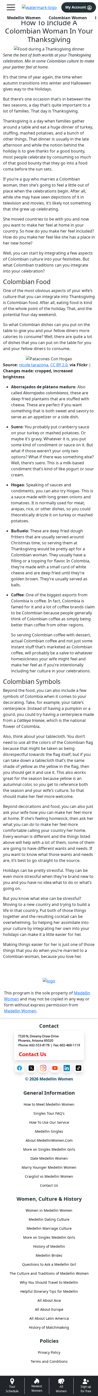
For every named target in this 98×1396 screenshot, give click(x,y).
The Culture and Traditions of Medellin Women (49, 1273)
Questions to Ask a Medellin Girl (49, 1264)
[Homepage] (39, 7)
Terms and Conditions (49, 1361)
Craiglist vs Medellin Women (49, 1176)
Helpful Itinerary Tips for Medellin (49, 1291)
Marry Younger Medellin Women (49, 1167)
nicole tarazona (33, 365)
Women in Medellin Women (49, 1210)
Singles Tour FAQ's (49, 1113)
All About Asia (49, 1300)
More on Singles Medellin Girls (49, 1149)
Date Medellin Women (49, 1158)
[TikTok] (78, 1068)
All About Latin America (49, 1318)
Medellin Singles (49, 1131)
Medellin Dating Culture (49, 1219)
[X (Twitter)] (31, 1068)
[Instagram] (43, 1068)
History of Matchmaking (49, 1327)
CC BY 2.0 (59, 365)
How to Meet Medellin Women (49, 1104)
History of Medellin (49, 1246)
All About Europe (49, 1309)
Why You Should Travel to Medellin (49, 1282)
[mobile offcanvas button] (11, 7)
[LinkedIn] (66, 1068)
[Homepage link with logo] (49, 980)
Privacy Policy (49, 1352)
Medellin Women (24, 18)
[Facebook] (19, 1068)
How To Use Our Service (49, 1122)
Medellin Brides (49, 1255)
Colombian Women (68, 18)
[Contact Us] (49, 1045)
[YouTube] (55, 1068)
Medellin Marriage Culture (49, 1228)
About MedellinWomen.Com (49, 1140)
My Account (76, 7)
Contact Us (49, 1185)
